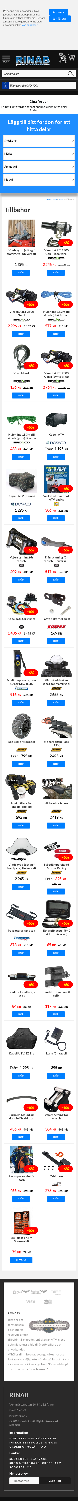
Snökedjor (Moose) (21, 741)
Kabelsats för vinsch (22, 619)
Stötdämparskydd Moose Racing (56, 866)
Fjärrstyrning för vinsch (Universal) (56, 559)
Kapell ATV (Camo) (22, 496)
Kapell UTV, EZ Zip (21, 1053)
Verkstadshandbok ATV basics (56, 497)
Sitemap (14, 1424)
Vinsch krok (22, 373)
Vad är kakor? (29, 25)
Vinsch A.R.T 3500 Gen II (22, 313)
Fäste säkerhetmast (56, 619)
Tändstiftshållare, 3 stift (56, 993)
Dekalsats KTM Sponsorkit (21, 1239)
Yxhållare (56, 1176)
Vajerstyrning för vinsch (21, 559)
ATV (55, 199)
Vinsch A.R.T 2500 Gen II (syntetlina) (56, 374)
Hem (48, 199)
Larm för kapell (56, 1053)
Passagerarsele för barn (22, 1177)
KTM (61, 199)
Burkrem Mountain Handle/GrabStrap (22, 1116)
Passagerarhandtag (21, 930)
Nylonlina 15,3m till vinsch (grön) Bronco (21, 436)
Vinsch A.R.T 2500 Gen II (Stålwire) (56, 251)
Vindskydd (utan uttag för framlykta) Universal (56, 683)
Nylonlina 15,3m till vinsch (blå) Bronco (56, 313)
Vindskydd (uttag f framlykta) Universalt (21, 251)
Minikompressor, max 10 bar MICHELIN (21, 681)
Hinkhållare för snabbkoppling (21, 804)
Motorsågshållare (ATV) (56, 743)
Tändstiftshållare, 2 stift (21, 993)
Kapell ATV (56, 434)
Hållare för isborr (56, 803)
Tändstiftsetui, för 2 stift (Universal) (56, 932)
